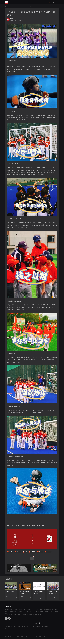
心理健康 (33, 551)
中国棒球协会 (36, 626)
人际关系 (18, 551)
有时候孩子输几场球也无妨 (25, 592)
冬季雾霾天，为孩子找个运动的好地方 (52, 593)
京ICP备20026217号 (24, 636)
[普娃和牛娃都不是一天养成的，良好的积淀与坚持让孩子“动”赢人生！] (45, 568)
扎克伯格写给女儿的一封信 (38, 592)
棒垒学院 (19, 626)
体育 (26, 551)
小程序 (27, 626)
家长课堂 (13, 626)
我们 (6, 629)
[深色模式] (49, 2)
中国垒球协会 (45, 626)
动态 (9, 626)
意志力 (40, 551)
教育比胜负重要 (10, 592)
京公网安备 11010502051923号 (37, 636)
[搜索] (53, 2)
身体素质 (48, 551)
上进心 (10, 551)
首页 (6, 626)
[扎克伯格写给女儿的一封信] (39, 586)
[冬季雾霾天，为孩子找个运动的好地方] (53, 586)
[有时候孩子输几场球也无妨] (25, 586)
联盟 (23, 626)
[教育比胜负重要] (11, 586)
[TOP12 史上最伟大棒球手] (19, 568)
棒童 (11, 18)
